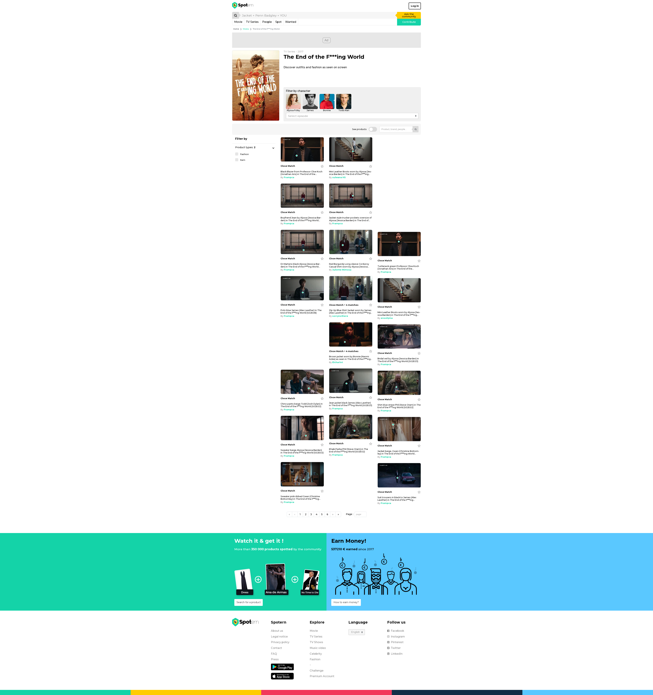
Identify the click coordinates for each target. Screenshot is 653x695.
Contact (276, 648)
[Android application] (282, 666)
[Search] (235, 15)
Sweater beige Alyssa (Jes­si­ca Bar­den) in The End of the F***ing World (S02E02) (302, 451)
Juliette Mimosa (341, 269)
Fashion (315, 659)
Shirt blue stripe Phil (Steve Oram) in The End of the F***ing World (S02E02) (399, 406)
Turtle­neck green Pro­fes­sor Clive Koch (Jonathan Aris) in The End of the (398, 267)
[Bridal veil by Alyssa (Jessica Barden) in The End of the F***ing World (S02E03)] (399, 336)
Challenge (316, 670)
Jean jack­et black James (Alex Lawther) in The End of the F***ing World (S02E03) (350, 404)
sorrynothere (340, 316)
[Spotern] (243, 6)
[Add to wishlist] (322, 166)
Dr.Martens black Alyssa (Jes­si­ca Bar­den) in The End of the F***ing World (300, 265)
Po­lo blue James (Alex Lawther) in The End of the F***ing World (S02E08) (301, 311)
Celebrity (316, 653)
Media (246, 29)
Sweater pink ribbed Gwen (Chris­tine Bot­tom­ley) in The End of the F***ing (301, 497)
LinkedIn (397, 653)
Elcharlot (337, 362)
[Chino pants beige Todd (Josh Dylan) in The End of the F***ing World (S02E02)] (302, 382)
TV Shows (316, 642)
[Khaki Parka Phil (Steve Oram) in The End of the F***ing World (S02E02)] (350, 427)
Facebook (397, 630)
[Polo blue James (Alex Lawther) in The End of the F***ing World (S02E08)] (302, 288)
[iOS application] (282, 675)
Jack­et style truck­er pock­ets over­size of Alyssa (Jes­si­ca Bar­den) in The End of (350, 219)
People (267, 21)
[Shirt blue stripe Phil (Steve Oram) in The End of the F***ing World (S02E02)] (399, 383)
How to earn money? (346, 602)
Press (275, 659)
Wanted (290, 21)
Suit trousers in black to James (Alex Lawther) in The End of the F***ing (397, 498)
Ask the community (409, 15)
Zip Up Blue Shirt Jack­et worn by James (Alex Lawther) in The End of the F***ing (350, 311)
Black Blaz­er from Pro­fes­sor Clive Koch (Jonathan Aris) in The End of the (301, 172)
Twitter (396, 648)
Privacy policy (280, 642)
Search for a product (249, 602)
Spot (278, 21)
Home (236, 29)
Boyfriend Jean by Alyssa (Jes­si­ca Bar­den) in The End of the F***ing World (301, 219)
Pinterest (397, 642)
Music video (318, 648)
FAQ (274, 653)
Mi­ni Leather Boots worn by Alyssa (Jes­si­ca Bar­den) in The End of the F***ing (350, 172)
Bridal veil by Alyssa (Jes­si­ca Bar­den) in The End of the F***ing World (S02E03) (398, 359)
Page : (349, 514)
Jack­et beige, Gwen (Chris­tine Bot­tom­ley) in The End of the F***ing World (398, 452)
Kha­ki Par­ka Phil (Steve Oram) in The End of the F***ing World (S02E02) (348, 450)
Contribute (409, 21)
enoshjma (387, 318)
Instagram (398, 636)
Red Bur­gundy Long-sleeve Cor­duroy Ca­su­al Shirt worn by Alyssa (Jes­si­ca (349, 265)
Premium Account (322, 676)
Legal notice (279, 636)
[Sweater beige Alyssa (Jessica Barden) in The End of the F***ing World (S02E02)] (302, 428)
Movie (238, 21)
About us (277, 630)
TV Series (252, 21)
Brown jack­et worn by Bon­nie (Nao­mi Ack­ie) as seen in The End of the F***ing (350, 357)
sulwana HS (339, 177)
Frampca (289, 177)
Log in (415, 5)
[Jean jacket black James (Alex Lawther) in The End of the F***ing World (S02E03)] (350, 380)
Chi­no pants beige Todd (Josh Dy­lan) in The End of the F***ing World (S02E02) (302, 405)
